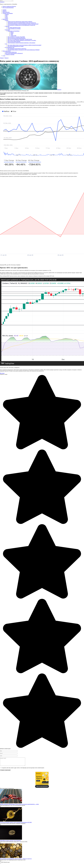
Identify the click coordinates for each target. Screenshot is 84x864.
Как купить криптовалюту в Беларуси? (14, 53)
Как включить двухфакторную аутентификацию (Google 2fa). (21, 25)
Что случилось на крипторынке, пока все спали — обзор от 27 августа (16, 858)
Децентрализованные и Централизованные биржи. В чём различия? (23, 23)
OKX (6, 16)
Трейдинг (7, 26)
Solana (11, 33)
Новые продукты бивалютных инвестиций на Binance (20, 21)
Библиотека (5, 19)
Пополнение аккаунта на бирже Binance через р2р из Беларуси (22, 22)
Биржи (6, 20)
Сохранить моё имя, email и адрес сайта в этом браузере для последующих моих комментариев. (23, 767)
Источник (2, 373)
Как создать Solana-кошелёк (14, 41)
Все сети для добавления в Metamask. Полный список (20, 39)
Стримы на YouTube (9, 54)
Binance (7, 14)
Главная (4, 9)
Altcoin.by (2, 1)
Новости (4, 11)
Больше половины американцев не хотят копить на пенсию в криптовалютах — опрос (19, 804)
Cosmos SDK (13, 35)
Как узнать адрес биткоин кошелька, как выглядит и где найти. (22, 40)
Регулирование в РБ (9, 47)
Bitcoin (12, 32)
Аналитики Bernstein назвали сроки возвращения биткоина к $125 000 (16, 822)
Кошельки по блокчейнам (13, 31)
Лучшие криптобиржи (8, 13)
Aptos (11, 34)
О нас (4, 55)
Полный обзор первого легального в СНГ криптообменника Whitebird (23, 49)
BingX (6, 18)
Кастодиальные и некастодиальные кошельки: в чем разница (21, 42)
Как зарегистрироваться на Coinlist (15, 46)
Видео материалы (7, 51)
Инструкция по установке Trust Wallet (16, 36)
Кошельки (7, 29)
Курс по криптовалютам (8, 7)
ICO (6, 43)
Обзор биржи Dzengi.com (11, 52)
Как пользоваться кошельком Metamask (16, 38)
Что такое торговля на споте (14, 27)
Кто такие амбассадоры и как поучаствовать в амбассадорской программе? (24, 45)
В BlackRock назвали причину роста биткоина (10, 840)
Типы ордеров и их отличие (14, 28)
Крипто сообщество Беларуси (9, 6)
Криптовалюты (6, 12)
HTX (6, 15)
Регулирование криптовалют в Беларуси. (17, 48)
